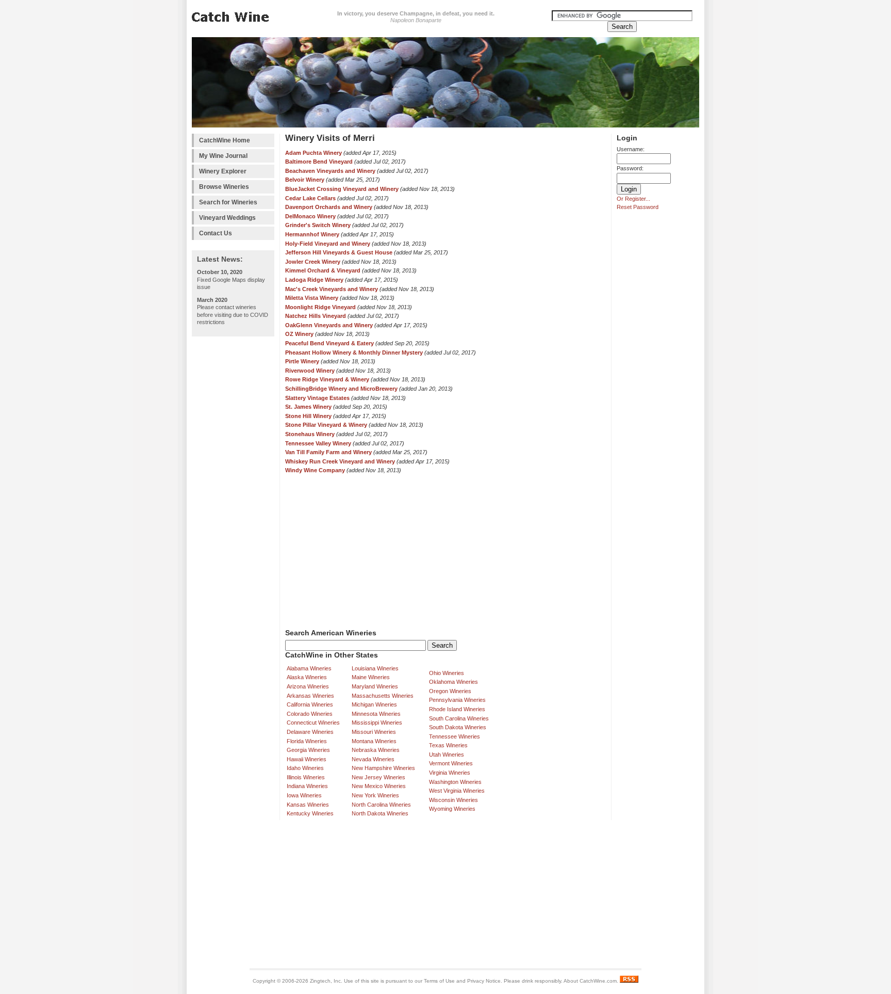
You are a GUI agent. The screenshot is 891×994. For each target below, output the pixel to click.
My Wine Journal (223, 155)
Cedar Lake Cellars (310, 198)
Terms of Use (439, 981)
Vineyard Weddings (227, 217)
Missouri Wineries (374, 732)
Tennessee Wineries (454, 736)
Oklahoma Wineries (453, 682)
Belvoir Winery (304, 180)
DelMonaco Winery (310, 216)
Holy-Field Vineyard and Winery (327, 244)
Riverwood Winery (310, 370)
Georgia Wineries (308, 750)
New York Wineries (375, 795)
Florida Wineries (307, 741)
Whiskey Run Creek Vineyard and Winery (340, 461)
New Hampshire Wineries (383, 768)
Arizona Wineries (308, 686)
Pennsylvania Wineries (457, 700)
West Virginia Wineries (457, 791)
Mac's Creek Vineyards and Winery (331, 289)
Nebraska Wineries (376, 750)
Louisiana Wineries (375, 668)
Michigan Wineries (374, 704)
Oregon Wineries (450, 691)
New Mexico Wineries (379, 786)
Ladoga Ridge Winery (314, 280)
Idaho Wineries (305, 768)
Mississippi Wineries (377, 722)
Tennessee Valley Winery (318, 443)
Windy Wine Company (315, 470)
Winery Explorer (222, 171)
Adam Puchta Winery (313, 153)
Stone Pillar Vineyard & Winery (326, 425)
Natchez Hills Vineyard (315, 316)
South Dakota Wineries (457, 727)
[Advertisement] (233, 496)
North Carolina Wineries (381, 804)
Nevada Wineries (373, 759)
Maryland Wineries (375, 686)
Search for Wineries (228, 202)
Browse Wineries (224, 186)
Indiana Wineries (307, 786)
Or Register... (633, 199)
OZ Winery (299, 334)
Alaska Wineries (307, 677)
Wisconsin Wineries (453, 800)
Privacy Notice (484, 981)
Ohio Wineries (446, 673)
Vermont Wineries (451, 763)
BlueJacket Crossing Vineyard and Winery (342, 189)
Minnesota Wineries (376, 714)
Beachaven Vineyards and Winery (330, 171)
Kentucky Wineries (310, 813)
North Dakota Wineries (380, 813)
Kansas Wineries (308, 804)
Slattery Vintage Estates (317, 398)
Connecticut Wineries (313, 722)
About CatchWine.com (590, 981)
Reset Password (637, 207)
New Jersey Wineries (378, 777)
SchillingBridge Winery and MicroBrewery (341, 389)
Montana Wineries (374, 741)
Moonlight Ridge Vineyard (321, 307)
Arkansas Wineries (310, 696)
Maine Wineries (371, 677)
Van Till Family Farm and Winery (328, 452)
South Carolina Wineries (459, 718)
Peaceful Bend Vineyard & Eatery (329, 343)
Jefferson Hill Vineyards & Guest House (338, 252)
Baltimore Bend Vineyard (319, 161)
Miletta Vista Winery (311, 298)
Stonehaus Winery (310, 434)
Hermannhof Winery (312, 234)
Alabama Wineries (309, 668)
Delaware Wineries (310, 732)
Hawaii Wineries (306, 759)
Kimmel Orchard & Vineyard (322, 270)
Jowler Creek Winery (312, 262)
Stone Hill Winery (308, 416)
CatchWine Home (224, 140)
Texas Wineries (448, 745)
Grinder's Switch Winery (318, 225)
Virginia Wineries (449, 772)
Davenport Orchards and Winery (328, 207)
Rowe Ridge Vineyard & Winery (327, 379)
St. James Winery (308, 407)
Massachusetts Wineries (383, 696)
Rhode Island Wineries (457, 709)
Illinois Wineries (306, 777)
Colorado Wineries (310, 714)
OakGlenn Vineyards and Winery (329, 325)
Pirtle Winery (302, 361)
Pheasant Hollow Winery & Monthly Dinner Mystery (354, 352)
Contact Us (215, 233)
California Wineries (310, 704)
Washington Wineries (455, 782)
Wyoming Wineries (452, 809)
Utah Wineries (446, 754)
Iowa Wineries (304, 795)
